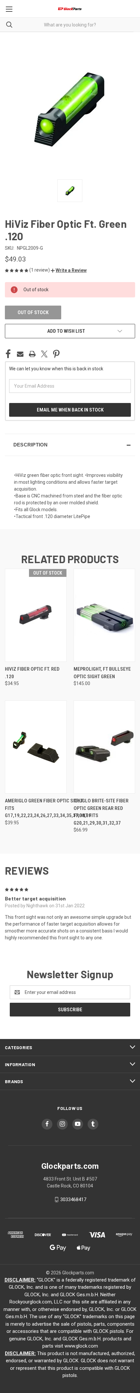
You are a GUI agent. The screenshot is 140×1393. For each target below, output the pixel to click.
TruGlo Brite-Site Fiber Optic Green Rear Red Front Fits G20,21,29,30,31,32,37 (101, 812)
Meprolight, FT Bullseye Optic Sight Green (102, 673)
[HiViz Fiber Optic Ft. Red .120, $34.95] (35, 615)
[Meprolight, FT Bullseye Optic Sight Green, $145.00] (104, 615)
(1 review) (40, 270)
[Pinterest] (56, 354)
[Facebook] (8, 354)
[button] (69, 270)
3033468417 (73, 1199)
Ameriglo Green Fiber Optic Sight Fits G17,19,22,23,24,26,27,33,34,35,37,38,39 (48, 808)
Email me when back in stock (70, 410)
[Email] (20, 354)
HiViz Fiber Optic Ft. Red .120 (32, 673)
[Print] (32, 354)
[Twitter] (44, 354)
